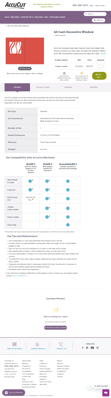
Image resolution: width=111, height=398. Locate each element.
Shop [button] (7, 17)
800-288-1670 (80, 5)
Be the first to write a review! (55, 328)
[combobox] (95, 14)
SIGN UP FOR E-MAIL (14, 349)
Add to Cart (98, 76)
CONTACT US (61, 349)
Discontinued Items (28, 387)
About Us (60, 363)
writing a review (81, 80)
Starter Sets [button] (27, 17)
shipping (94, 87)
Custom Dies (26, 376)
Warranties (43, 384)
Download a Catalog (29, 384)
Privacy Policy (34, 395)
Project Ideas (42, 87)
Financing (43, 366)
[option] (17, 25)
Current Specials (28, 374)
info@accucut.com (11, 371)
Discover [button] (38, 17)
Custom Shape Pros (19, 276)
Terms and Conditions (46, 395)
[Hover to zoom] (25, 51)
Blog (23, 379)
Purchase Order (57, 17)
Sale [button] (46, 17)
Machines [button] (15, 17)
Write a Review (60, 35)
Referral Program (63, 369)
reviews (68, 87)
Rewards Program (63, 366)
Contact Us (43, 363)
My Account (100, 5)
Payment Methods (46, 371)
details (17, 87)
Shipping (43, 379)
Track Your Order (45, 382)
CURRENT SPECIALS (38, 349)
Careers (60, 376)
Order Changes (45, 369)
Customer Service (11, 363)
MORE (103, 54)
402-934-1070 (9, 369)
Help (91, 5)
